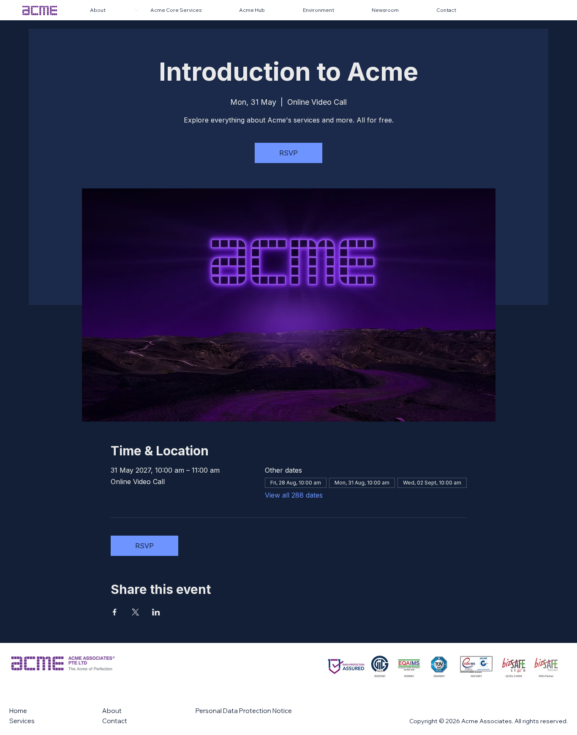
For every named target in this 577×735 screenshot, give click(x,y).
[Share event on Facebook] (115, 612)
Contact (114, 721)
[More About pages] (136, 10)
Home (18, 711)
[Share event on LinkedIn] (156, 612)
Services (22, 721)
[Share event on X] (135, 612)
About (112, 711)
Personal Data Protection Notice (244, 711)
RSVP (288, 153)
